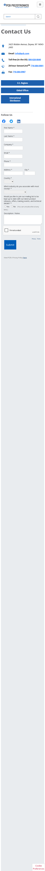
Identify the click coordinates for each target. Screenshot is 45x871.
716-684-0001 (37, 65)
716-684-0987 (19, 71)
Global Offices (22, 90)
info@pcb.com (22, 53)
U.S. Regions (22, 82)
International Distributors (15, 99)
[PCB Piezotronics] (16, 6)
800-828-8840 (34, 59)
